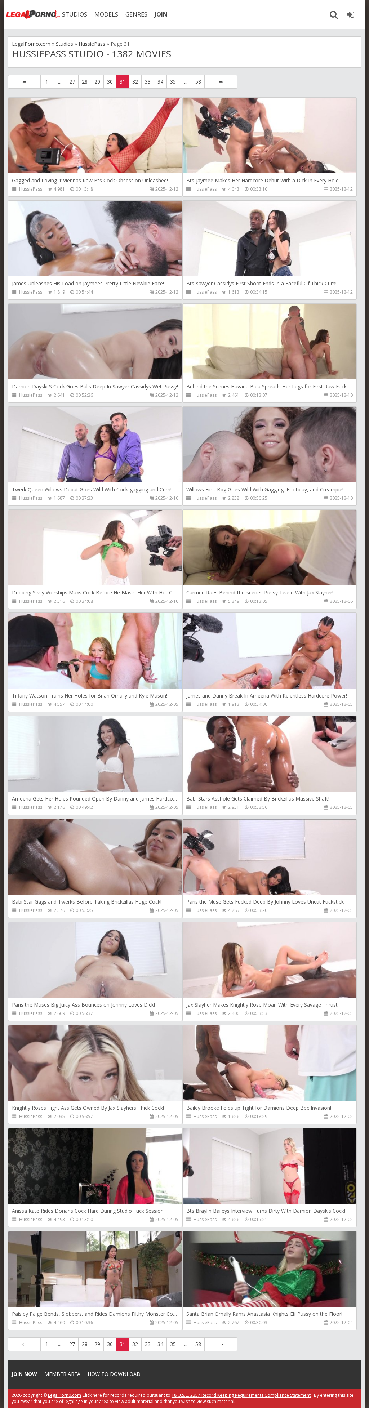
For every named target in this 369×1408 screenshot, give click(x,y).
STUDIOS (74, 14)
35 (173, 81)
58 (198, 81)
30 (110, 81)
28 (85, 81)
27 (72, 81)
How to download (114, 1374)
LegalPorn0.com (64, 1395)
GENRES (136, 14)
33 (148, 81)
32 (135, 81)
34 (160, 81)
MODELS (106, 14)
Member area (62, 1374)
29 (97, 81)
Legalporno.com (33, 14)
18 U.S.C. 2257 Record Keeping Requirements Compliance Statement (241, 1395)
